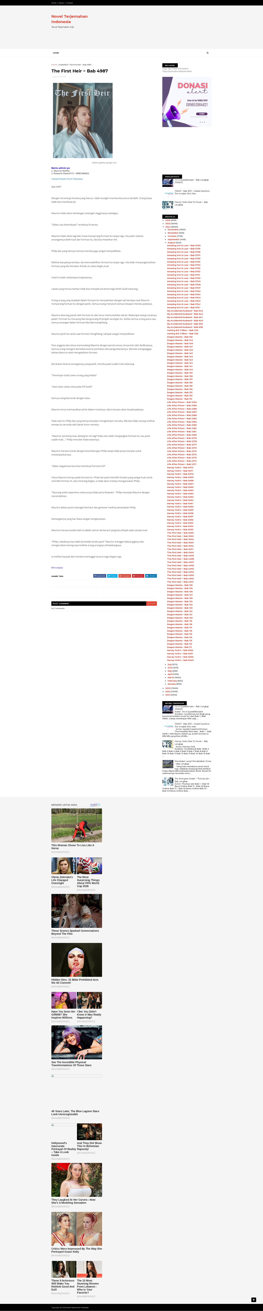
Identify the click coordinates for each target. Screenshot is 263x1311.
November (173, 233)
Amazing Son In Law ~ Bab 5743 (183, 301)
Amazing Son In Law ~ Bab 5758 (183, 252)
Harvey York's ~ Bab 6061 (180, 503)
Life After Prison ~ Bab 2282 (182, 428)
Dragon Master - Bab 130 (180, 585)
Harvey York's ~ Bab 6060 (180, 506)
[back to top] (253, 1300)
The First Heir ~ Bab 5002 (180, 546)
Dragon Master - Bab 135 (179, 386)
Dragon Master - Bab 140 (180, 369)
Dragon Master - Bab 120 (180, 618)
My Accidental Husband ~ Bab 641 (184, 317)
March (171, 677)
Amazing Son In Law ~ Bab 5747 (183, 288)
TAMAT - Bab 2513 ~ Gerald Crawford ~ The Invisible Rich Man (193, 192)
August (172, 242)
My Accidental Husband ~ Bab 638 (185, 327)
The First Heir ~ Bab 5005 (180, 536)
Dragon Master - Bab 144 (180, 356)
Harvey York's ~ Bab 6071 (180, 471)
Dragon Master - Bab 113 (179, 640)
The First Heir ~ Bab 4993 (180, 575)
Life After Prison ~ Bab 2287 (182, 412)
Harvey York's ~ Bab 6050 (180, 657)
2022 (168, 691)
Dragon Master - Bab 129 (180, 588)
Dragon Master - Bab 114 (179, 637)
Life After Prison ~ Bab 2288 (182, 409)
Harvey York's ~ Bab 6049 (180, 660)
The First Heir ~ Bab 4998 (180, 559)
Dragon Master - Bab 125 (179, 601)
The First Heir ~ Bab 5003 (180, 542)
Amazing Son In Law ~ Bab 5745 (183, 294)
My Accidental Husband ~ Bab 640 (185, 320)
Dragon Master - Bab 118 (179, 624)
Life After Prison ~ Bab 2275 (182, 451)
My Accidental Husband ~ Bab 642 (185, 314)
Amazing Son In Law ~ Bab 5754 (184, 265)
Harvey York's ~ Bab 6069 (180, 477)
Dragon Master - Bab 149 (180, 340)
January (172, 684)
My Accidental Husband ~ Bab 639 (185, 324)
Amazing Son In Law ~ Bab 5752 (183, 271)
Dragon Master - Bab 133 (179, 392)
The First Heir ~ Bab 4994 (180, 572)
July (170, 664)
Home (53, 3)
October (172, 236)
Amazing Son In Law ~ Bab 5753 (183, 268)
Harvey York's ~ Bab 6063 (180, 497)
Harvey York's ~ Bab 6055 (180, 523)
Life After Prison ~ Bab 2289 (182, 405)
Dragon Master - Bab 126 (180, 598)
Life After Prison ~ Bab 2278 (182, 441)
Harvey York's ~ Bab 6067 (180, 484)
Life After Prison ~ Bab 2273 (182, 457)
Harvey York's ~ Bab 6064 (180, 493)
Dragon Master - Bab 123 (179, 608)
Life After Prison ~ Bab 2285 (182, 418)
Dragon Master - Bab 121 (179, 614)
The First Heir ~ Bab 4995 (180, 569)
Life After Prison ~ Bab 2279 (182, 438)
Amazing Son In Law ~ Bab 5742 (183, 304)
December (173, 229)
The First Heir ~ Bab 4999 (180, 555)
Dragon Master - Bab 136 (180, 382)
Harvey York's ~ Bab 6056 (180, 520)
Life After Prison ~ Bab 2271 (181, 464)
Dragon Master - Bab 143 (180, 360)
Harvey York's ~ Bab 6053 (180, 529)
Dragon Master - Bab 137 (180, 379)
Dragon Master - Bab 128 (180, 591)
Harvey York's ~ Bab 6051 (180, 653)
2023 (168, 688)
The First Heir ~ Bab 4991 (180, 582)
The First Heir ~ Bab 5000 (180, 552)
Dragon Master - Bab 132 (179, 395)
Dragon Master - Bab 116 (179, 631)
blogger (151, 603)
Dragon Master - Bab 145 (180, 353)
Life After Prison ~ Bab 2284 (182, 422)
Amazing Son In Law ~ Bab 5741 (183, 307)
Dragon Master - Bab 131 (179, 399)
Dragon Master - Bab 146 (180, 350)
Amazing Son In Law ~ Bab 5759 (183, 248)
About (61, 3)
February (173, 681)
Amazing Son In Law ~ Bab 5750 (183, 278)
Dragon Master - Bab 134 (180, 389)
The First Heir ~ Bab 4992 (180, 578)
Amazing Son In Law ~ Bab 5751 (183, 275)
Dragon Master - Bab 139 (180, 373)
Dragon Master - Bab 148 (180, 343)
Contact (69, 3)
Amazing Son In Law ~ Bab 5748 (184, 284)
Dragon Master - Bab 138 (180, 376)
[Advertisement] (162, 29)
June (170, 667)
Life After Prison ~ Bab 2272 (182, 461)
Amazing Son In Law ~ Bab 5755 (183, 262)
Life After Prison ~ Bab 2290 (182, 402)
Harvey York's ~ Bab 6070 (180, 474)
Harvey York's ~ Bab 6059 (180, 510)
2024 (168, 227)
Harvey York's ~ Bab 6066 (180, 487)
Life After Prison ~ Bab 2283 (182, 425)
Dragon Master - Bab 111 (179, 647)
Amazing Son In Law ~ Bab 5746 (184, 291)
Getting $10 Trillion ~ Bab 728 (182, 333)
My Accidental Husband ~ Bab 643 (185, 311)
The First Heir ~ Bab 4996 (180, 565)
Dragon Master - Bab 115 (179, 634)
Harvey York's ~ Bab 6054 (180, 526)
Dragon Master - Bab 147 (180, 346)
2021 (168, 695)
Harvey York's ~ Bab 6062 (180, 500)
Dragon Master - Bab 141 (179, 366)
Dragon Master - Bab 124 (180, 604)
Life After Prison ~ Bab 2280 (182, 435)
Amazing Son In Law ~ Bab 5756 (183, 258)
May (170, 671)
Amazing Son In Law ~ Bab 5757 (183, 255)
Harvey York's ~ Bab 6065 (180, 490)
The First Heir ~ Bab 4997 (180, 562)
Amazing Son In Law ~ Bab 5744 (184, 297)
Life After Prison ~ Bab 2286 (182, 415)
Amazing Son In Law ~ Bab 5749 (184, 281)
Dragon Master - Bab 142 (180, 363)
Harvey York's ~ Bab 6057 (180, 516)
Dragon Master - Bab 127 (180, 595)
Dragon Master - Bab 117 (179, 627)
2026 (168, 220)
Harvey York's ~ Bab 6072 (180, 467)
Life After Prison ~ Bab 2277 (182, 444)
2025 (168, 223)
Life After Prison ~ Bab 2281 (181, 431)
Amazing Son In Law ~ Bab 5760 (184, 245)
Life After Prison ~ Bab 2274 (182, 454)
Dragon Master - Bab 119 (179, 621)
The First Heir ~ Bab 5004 (180, 539)
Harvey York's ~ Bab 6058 (180, 513)
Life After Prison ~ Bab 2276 (182, 448)
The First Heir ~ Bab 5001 (180, 549)
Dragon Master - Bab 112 (179, 644)
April (170, 674)
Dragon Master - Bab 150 (180, 337)
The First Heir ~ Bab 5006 (180, 533)
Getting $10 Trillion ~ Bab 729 (182, 330)
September (174, 239)
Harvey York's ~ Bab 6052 (180, 650)
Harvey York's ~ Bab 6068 (180, 480)
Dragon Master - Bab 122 (179, 611)
